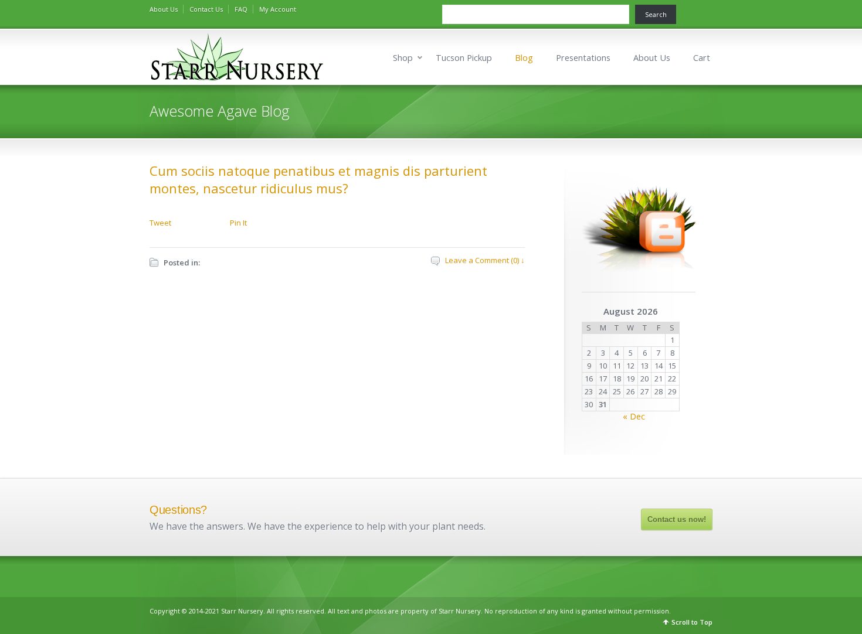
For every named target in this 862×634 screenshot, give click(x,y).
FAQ (241, 9)
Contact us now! (676, 519)
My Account (277, 9)
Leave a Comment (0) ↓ (485, 260)
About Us (164, 9)
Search (656, 14)
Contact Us (206, 9)
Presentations (583, 57)
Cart (701, 57)
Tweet (160, 222)
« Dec (634, 416)
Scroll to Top (691, 622)
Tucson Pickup (464, 57)
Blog (524, 57)
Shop (403, 57)
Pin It (238, 222)
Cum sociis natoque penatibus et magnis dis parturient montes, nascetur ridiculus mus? (318, 179)
